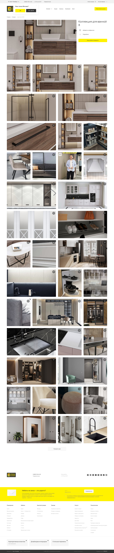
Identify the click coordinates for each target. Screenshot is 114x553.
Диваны (22, 516)
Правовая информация (78, 551)
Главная (8, 17)
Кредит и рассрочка (79, 513)
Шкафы (22, 513)
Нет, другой (31, 10)
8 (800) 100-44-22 (28, 1)
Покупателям (94, 505)
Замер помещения (79, 511)
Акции (55, 9)
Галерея (14, 17)
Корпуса (39, 513)
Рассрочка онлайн (79, 530)
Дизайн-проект (78, 508)
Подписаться (89, 491)
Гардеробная (10, 518)
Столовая (9, 530)
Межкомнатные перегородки (27, 520)
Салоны (61, 9)
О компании (93, 530)
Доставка (77, 520)
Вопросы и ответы (94, 511)
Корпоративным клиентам (80, 527)
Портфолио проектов (55, 508)
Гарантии (77, 518)
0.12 (79, 388)
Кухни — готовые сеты (25, 511)
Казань (21, 551)
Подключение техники (79, 523)
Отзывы (92, 532)
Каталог (48, 9)
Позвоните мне (47, 1)
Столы (22, 525)
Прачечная (9, 520)
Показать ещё (57, 449)
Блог (73, 9)
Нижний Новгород (26, 551)
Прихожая (9, 513)
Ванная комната (10, 511)
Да (20, 10)
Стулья (22, 527)
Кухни (22, 508)
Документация (94, 513)
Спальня (9, 516)
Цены (92, 518)
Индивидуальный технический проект (99, 525)
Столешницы (40, 511)
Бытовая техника (55, 513)
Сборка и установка (79, 516)
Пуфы (22, 518)
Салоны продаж (94, 527)
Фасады (38, 508)
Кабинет (8, 527)
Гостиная (9, 523)
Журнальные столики (25, 530)
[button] (111, 542)
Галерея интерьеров (55, 511)
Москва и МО (9, 551)
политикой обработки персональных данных (86, 496)
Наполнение (39, 516)
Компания (67, 9)
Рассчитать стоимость (93, 40)
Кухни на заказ (94, 516)
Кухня (8, 508)
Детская (9, 525)
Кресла (22, 523)
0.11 (79, 154)
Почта (66, 490)
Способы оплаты (78, 525)
